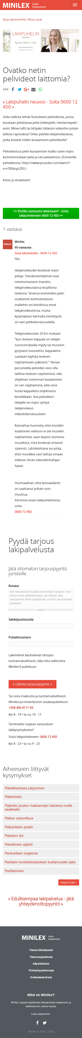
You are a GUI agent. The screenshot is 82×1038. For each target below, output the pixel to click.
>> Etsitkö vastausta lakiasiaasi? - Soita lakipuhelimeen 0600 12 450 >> (41, 213)
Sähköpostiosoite (21, 619)
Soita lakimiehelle (26, 253)
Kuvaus (14, 586)
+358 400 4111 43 (21, 707)
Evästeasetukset (41, 977)
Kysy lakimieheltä (15, 19)
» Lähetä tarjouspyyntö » (32, 684)
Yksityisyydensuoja (41, 970)
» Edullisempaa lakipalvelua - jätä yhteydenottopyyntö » (41, 901)
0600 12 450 (48, 253)
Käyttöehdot (41, 963)
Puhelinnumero (20, 637)
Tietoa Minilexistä (41, 950)
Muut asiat (35, 19)
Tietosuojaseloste (41, 957)
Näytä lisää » (69, 882)
